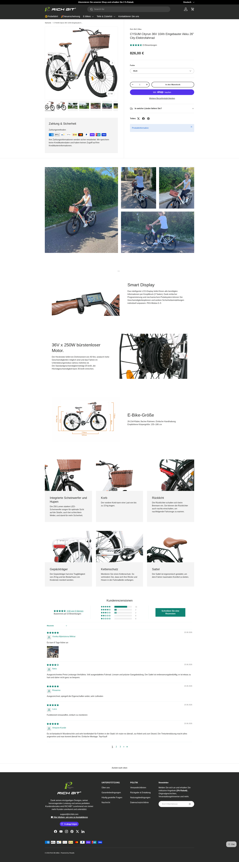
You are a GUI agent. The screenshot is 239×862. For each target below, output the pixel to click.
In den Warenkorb (172, 85)
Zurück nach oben (119, 768)
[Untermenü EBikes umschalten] (92, 16)
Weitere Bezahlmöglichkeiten (162, 98)
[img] (53, 633)
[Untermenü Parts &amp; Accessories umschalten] (114, 16)
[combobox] (128, 9)
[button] (192, 9)
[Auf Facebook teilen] (143, 118)
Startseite (48, 23)
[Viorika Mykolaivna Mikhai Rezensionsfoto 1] (53, 652)
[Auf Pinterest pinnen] (148, 118)
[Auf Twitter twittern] (138, 118)
